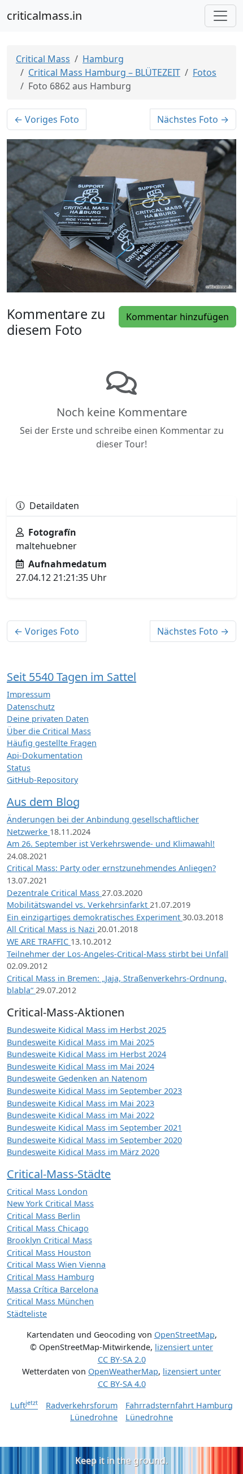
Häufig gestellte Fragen (52, 743)
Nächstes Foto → (193, 119)
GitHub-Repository (42, 779)
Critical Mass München (50, 1301)
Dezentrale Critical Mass (54, 892)
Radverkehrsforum (82, 1405)
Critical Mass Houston (49, 1252)
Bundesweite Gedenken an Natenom (77, 1078)
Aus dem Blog (43, 801)
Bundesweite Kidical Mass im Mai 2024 (80, 1066)
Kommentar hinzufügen (177, 317)
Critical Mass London (47, 1191)
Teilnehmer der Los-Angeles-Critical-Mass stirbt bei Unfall (117, 954)
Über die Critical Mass (49, 731)
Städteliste (27, 1313)
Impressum (28, 694)
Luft (24, 1405)
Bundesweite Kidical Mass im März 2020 (83, 1152)
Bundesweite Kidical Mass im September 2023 (94, 1090)
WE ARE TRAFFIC (39, 941)
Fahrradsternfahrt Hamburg (179, 1405)
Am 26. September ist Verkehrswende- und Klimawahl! (111, 843)
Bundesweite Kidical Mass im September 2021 (94, 1127)
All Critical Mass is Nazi (52, 929)
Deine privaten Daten (48, 718)
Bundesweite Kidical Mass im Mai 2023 (80, 1103)
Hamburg (103, 59)
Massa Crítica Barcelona (52, 1289)
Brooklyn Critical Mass (49, 1240)
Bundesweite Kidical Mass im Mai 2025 (80, 1042)
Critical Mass (43, 59)
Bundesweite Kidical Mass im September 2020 (94, 1140)
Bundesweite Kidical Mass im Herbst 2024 (86, 1054)
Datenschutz (31, 706)
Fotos (204, 72)
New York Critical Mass (50, 1203)
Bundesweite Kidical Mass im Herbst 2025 (86, 1029)
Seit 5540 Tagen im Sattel (71, 676)
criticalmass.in (44, 15)
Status (19, 767)
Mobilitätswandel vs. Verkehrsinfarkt (78, 904)
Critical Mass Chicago (48, 1228)
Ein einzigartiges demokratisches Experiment (95, 917)
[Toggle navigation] (220, 16)
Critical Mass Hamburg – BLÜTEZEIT (104, 72)
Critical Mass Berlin (43, 1215)
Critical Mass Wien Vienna (56, 1264)
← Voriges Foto (46, 119)
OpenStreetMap (184, 1334)
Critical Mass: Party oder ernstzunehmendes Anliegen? (111, 868)
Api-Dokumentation (45, 755)
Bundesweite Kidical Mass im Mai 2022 (80, 1115)
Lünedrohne (94, 1417)
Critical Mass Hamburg (50, 1277)
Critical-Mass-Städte (59, 1174)
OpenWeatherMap (123, 1371)
